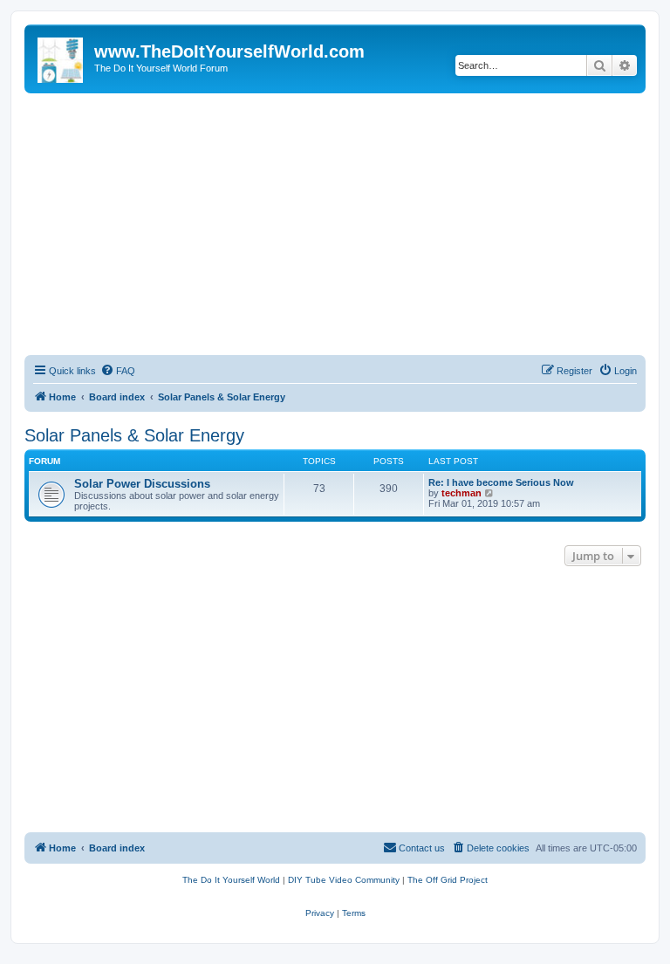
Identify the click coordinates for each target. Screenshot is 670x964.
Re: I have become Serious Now (501, 482)
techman (461, 493)
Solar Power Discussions (142, 483)
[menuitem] (117, 370)
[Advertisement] (335, 224)
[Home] (61, 57)
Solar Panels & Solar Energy (134, 435)
